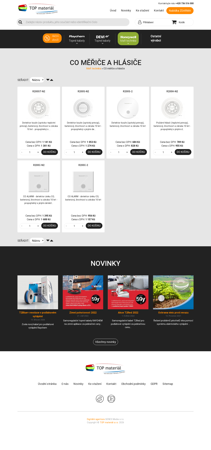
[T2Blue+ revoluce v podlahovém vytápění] (37, 292)
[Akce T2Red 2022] (128, 292)
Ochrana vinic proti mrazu (173, 312)
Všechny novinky (105, 341)
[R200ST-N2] (39, 108)
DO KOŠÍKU (49, 151)
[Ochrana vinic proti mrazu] (173, 292)
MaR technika (93, 68)
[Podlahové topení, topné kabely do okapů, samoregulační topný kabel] (38, 9)
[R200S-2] (128, 108)
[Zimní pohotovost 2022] (83, 292)
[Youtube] (111, 398)
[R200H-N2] (172, 108)
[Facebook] (100, 398)
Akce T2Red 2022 (128, 312)
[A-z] (51, 80)
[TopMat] (105, 368)
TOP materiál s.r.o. (109, 422)
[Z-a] (47, 80)
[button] (152, 22)
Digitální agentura (96, 419)
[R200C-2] (83, 181)
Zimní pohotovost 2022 (83, 312)
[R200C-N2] (39, 181)
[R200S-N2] (83, 108)
